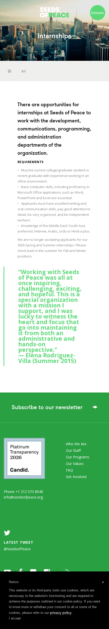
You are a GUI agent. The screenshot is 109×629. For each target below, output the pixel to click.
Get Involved (76, 476)
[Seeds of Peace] (54, 10)
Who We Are (76, 443)
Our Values (75, 463)
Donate (97, 12)
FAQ (69, 470)
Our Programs (77, 457)
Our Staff (73, 450)
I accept (15, 618)
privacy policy (60, 613)
